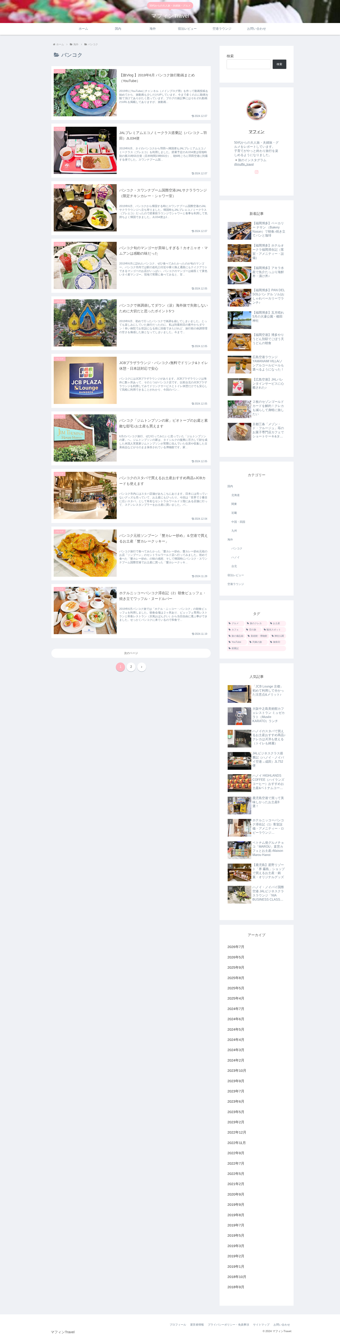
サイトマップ (261, 1324)
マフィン (256, 131)
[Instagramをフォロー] (256, 172)
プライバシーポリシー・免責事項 (228, 1324)
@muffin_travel (244, 164)
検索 (230, 56)
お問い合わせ (281, 1324)
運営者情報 (197, 1324)
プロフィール (178, 1324)
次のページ (131, 653)
